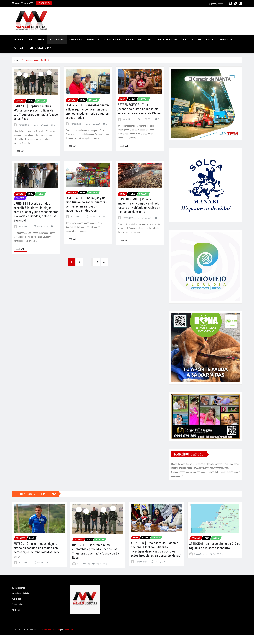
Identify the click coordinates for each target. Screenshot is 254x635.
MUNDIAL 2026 (40, 48)
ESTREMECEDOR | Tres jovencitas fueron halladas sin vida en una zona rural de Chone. (140, 109)
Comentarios (17, 604)
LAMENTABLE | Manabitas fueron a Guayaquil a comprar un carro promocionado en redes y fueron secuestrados (87, 111)
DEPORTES (112, 39)
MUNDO (93, 39)
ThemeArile (68, 629)
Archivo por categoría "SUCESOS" (36, 59)
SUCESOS (57, 39)
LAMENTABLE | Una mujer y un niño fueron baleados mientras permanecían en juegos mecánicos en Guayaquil (86, 204)
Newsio (56, 629)
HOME (19, 39)
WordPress (46, 629)
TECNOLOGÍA (166, 39)
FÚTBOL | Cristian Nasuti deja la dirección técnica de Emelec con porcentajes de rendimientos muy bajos (36, 550)
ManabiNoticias (25, 124)
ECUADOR (37, 39)
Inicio (16, 59)
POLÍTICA (205, 39)
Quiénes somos (18, 587)
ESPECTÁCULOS (138, 39)
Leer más (20, 151)
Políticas (16, 609)
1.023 (97, 262)
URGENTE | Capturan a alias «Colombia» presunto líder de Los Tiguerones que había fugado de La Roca (36, 112)
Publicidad (16, 598)
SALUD (187, 39)
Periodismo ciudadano (21, 593)
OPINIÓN (225, 39)
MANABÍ (75, 39)
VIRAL (19, 48)
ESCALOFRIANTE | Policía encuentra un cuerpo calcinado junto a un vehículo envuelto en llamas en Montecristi (139, 205)
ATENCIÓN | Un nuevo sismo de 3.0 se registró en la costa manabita (214, 546)
